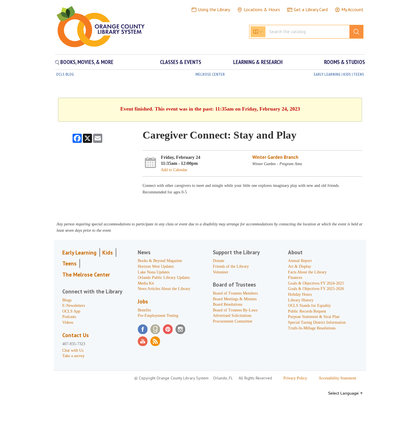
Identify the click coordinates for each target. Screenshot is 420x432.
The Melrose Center (86, 274)
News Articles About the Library (164, 289)
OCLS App (71, 311)
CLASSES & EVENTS (180, 62)
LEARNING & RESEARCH (258, 62)
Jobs (143, 301)
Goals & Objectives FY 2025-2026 (316, 289)
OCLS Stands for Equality (309, 305)
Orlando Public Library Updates (164, 277)
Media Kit (146, 283)
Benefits (144, 310)
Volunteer (220, 272)
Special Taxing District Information (317, 322)
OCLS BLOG (65, 74)
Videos (67, 322)
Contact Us (75, 335)
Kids (107, 252)
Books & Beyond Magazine (160, 261)
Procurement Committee (232, 321)
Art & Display (299, 266)
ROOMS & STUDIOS (344, 62)
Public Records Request (307, 311)
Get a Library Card (311, 9)
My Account (352, 9)
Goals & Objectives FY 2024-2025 (316, 283)
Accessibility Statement (337, 378)
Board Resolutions (227, 304)
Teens (69, 263)
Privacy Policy (295, 378)
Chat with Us (72, 350)
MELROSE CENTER (210, 74)
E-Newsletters (73, 305)
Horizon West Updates (156, 266)
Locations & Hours (262, 9)
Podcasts (69, 317)
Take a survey (73, 356)
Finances (295, 277)
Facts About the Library (307, 272)
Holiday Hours (300, 294)
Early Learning (79, 252)
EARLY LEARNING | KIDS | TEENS (339, 74)
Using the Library (214, 9)
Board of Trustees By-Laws (235, 310)
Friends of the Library (231, 266)
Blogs (66, 300)
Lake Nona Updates (153, 272)
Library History (300, 300)
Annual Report (300, 261)
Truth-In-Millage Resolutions (311, 328)
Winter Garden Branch (275, 157)
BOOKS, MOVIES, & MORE (86, 62)
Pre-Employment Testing (158, 315)
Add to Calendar (174, 170)
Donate (218, 261)
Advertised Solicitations (232, 315)
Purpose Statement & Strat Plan (313, 317)
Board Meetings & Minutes (235, 299)
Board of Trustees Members (235, 293)
